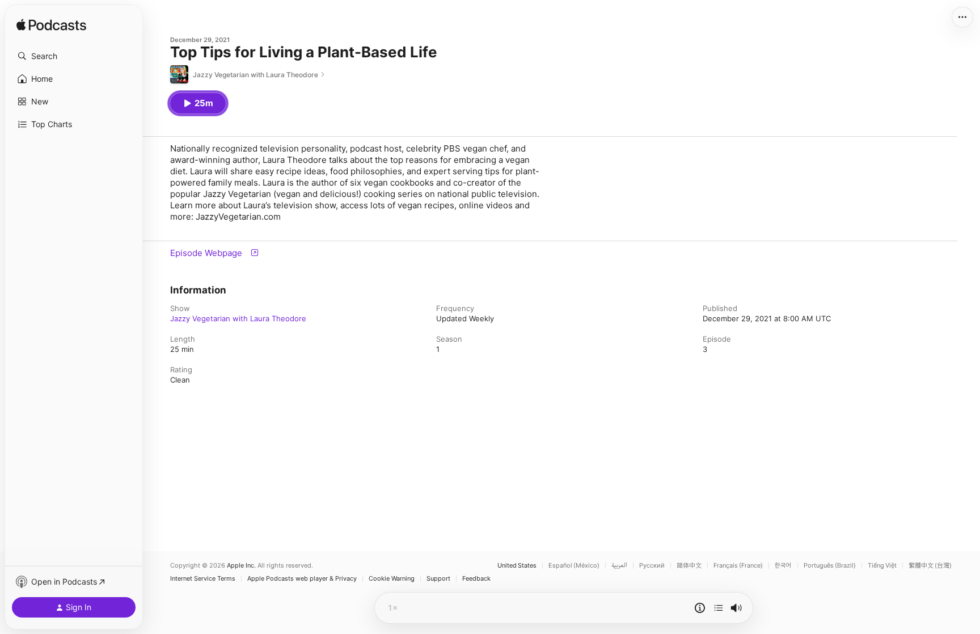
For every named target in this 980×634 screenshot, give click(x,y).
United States (517, 565)
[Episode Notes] (700, 608)
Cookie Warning (392, 579)
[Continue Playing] (718, 608)
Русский (652, 565)
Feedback (476, 579)
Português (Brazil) (830, 565)
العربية (619, 565)
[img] (51, 25)
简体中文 (689, 565)
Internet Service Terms (202, 579)
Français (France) (738, 565)
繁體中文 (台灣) (930, 565)
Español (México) (573, 565)
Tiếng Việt (882, 565)
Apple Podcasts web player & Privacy (302, 579)
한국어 (783, 565)
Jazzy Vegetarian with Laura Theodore (238, 318)
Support (438, 579)
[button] (73, 56)
